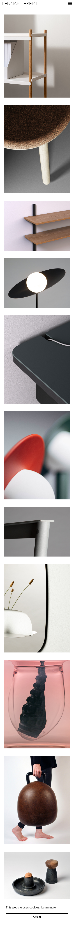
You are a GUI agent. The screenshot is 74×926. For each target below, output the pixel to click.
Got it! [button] (37, 916)
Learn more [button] (48, 907)
